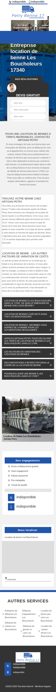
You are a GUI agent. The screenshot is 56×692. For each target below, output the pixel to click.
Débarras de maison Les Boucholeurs (11, 626)
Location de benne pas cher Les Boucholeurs (46, 616)
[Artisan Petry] (28, 12)
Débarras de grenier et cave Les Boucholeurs (29, 631)
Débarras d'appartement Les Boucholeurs (28, 616)
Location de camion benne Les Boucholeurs (47, 631)
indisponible (19, 1)
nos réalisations (26, 79)
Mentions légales (43, 686)
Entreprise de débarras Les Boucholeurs (11, 614)
